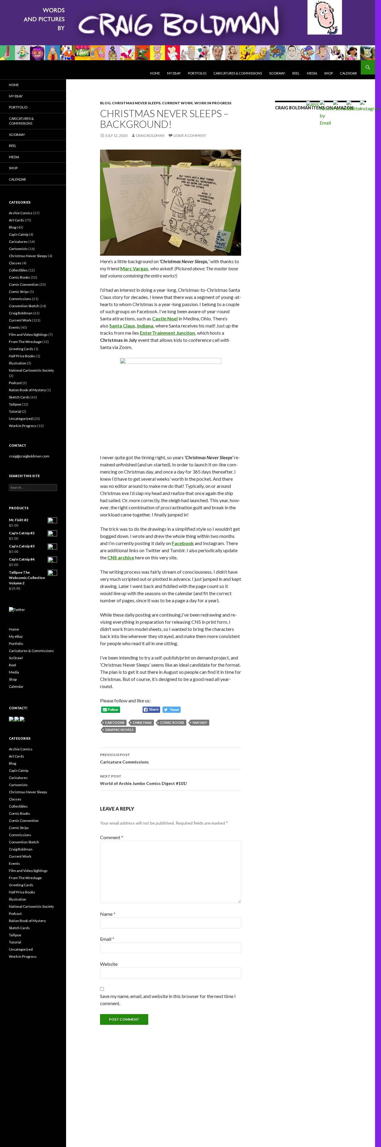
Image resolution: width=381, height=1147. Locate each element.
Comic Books (172, 722)
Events (14, 327)
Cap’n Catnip (18, 234)
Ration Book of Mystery (27, 390)
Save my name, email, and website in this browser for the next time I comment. (168, 999)
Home (155, 73)
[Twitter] (17, 609)
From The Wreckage (25, 341)
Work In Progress (212, 103)
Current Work (177, 103)
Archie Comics (20, 213)
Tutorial (15, 411)
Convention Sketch (24, 306)
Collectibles (18, 270)
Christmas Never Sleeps (136, 103)
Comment (111, 837)
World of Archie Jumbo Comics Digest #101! (143, 780)
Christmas (142, 722)
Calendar (17, 179)
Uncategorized (21, 418)
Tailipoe (15, 404)
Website (109, 964)
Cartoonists (18, 248)
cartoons (114, 722)
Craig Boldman (150, 135)
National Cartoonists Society (31, 370)
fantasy (200, 722)
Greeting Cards (21, 349)
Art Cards (16, 220)
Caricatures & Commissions (237, 73)
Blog (105, 103)
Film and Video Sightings (28, 334)
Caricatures (18, 241)
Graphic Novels (119, 730)
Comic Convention (24, 284)
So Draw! (277, 73)
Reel (296, 73)
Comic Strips (19, 291)
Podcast (15, 383)
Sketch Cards (19, 397)
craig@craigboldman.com (29, 456)
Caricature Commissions (124, 758)
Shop (328, 73)
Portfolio (197, 73)
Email (107, 939)
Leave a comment (190, 135)
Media (312, 73)
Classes (15, 263)
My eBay (174, 73)
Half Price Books (22, 356)
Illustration (17, 363)
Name (107, 914)
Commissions (20, 299)
